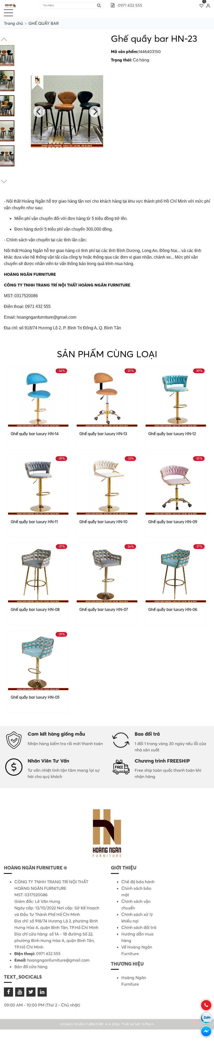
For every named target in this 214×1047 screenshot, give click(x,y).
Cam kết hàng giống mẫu (56, 734)
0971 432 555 (129, 5)
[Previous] (39, 111)
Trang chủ (13, 23)
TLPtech (147, 1024)
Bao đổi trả (147, 734)
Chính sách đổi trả (138, 927)
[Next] (94, 111)
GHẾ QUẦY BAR (43, 23)
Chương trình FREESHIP (162, 761)
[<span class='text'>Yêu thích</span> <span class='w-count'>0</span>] (202, 5)
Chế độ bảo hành (137, 881)
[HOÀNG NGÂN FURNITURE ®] (10, 5)
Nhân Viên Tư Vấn (48, 761)
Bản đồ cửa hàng (30, 966)
